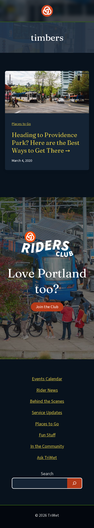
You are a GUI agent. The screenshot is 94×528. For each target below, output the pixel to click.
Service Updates (47, 413)
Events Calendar (47, 379)
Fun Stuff (47, 435)
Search (47, 474)
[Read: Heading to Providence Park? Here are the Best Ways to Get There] (47, 92)
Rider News (47, 390)
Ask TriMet (47, 458)
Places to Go (21, 124)
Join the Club (47, 307)
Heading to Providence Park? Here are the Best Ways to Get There (45, 142)
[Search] (74, 483)
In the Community (47, 446)
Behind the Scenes (47, 401)
